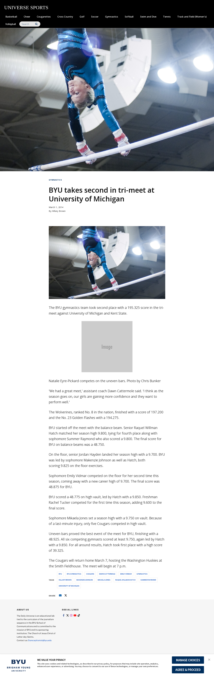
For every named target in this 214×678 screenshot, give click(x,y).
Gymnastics (111, 16)
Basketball (11, 16)
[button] (209, 659)
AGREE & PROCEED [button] (188, 670)
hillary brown (65, 580)
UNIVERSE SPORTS (26, 7)
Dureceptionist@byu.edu (40, 640)
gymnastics (142, 574)
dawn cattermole (107, 574)
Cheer (27, 16)
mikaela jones (104, 580)
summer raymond (148, 580)
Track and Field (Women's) (192, 16)
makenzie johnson (84, 580)
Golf (82, 16)
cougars (90, 574)
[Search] (36, 24)
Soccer (94, 16)
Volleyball (10, 24)
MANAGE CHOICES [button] (188, 660)
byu (60, 574)
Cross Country (65, 16)
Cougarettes (44, 16)
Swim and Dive (148, 16)
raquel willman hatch (125, 580)
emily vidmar (126, 574)
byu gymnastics (74, 574)
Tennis (167, 16)
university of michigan (69, 586)
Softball (129, 16)
